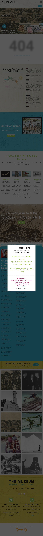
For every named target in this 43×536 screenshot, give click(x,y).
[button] (34, 246)
